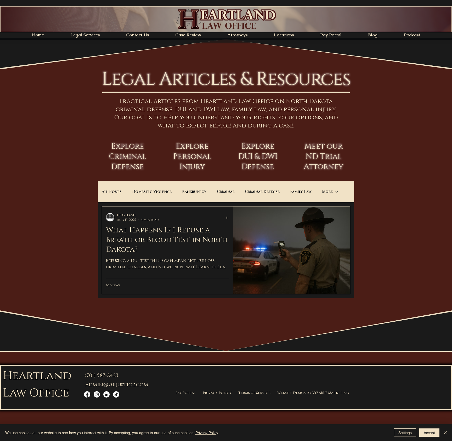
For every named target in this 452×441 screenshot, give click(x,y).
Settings (405, 432)
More (327, 191)
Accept (429, 432)
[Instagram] (97, 394)
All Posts (112, 191)
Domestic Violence (152, 191)
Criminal (225, 191)
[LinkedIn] (106, 394)
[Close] (446, 432)
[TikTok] (116, 394)
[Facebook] (87, 394)
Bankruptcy (194, 191)
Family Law (301, 191)
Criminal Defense (262, 191)
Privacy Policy (206, 432)
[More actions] (228, 217)
